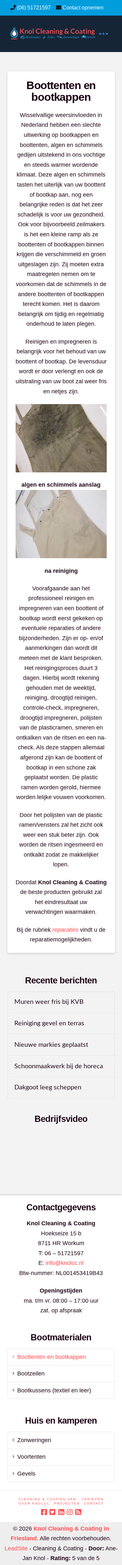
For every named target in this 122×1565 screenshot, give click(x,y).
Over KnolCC (34, 1503)
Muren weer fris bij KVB (49, 1002)
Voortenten (31, 1456)
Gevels (26, 1473)
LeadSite (16, 1548)
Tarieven (92, 1499)
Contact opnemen (82, 7)
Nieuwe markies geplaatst (51, 1045)
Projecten (67, 1503)
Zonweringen (34, 1440)
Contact (94, 1503)
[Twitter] (52, 1512)
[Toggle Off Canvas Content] (103, 34)
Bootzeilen (31, 1373)
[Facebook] (44, 1512)
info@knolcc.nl (65, 1263)
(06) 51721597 (34, 7)
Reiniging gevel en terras (49, 1023)
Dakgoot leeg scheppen (47, 1087)
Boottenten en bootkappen (51, 1357)
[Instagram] (70, 1512)
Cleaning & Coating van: (48, 1499)
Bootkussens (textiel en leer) (54, 1390)
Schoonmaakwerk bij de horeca (58, 1066)
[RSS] (78, 1512)
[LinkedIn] (61, 1512)
